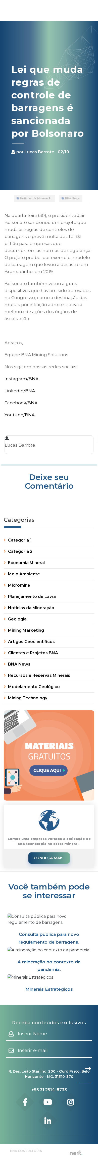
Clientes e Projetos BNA (32, 653)
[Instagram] (70, 1102)
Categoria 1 (19, 540)
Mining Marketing (25, 630)
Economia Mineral (26, 562)
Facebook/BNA (21, 402)
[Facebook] (25, 1102)
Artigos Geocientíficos (31, 641)
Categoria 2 (19, 551)
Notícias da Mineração (36, 198)
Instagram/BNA (21, 378)
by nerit (76, 1152)
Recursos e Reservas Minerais (38, 675)
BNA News (72, 198)
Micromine (18, 585)
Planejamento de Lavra (31, 596)
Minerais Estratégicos (49, 989)
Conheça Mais (49, 857)
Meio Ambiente (23, 574)
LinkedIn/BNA (20, 390)
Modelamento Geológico (33, 686)
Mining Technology (27, 698)
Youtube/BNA (20, 414)
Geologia (17, 619)
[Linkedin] (48, 1120)
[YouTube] (48, 1102)
